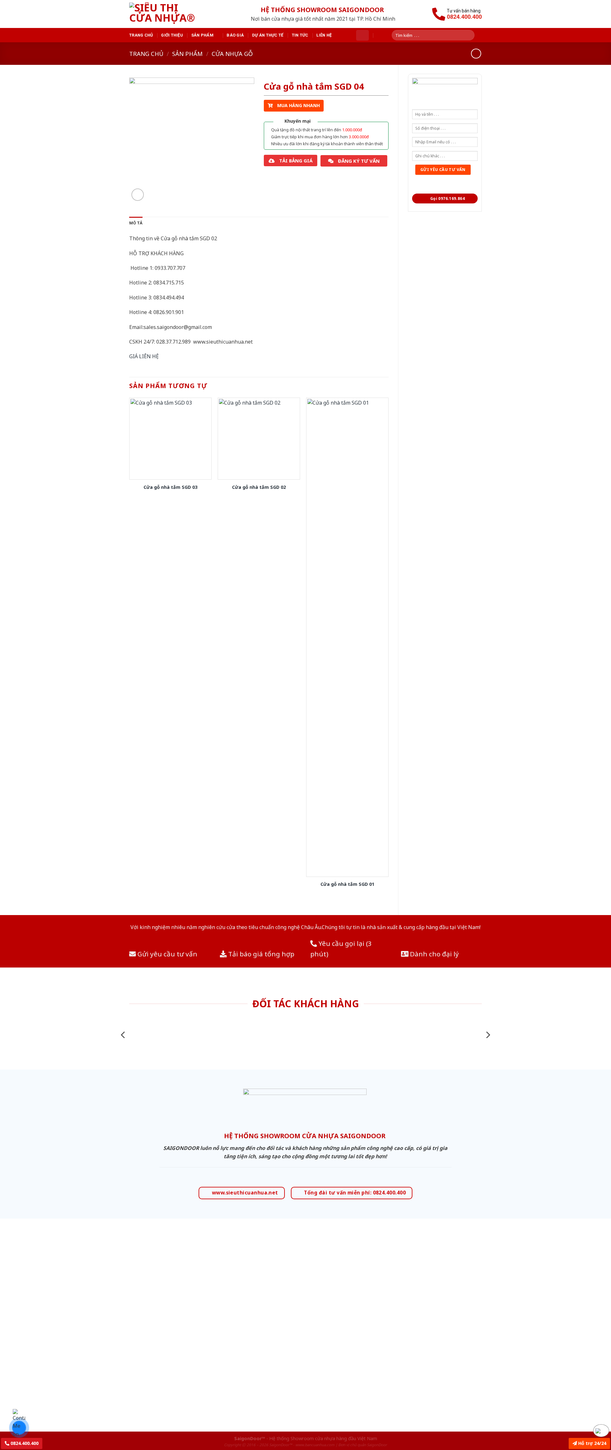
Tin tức (300, 35)
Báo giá (235, 35)
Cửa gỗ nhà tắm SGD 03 (170, 487)
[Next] (487, 1035)
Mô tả (136, 223)
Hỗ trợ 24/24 (591, 1443)
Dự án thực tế (267, 35)
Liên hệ (324, 35)
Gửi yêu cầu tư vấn (166, 953)
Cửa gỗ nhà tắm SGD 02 (259, 487)
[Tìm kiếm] (472, 35)
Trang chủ (141, 35)
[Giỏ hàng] (362, 35)
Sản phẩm (202, 35)
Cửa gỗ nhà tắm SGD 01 (347, 884)
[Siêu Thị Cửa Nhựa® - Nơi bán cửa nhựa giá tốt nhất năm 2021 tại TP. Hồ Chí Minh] (169, 14)
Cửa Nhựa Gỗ (232, 54)
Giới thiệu (172, 35)
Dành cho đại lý (433, 953)
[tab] (136, 223)
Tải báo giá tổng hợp (260, 953)
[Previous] (123, 1035)
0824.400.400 (24, 1443)
